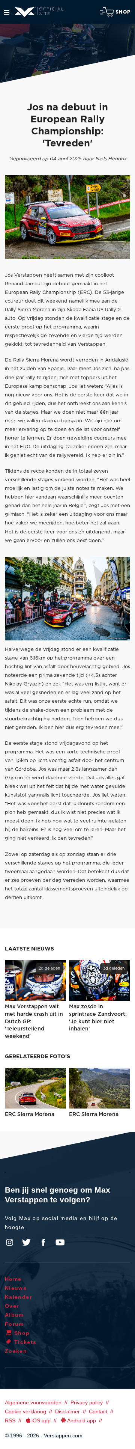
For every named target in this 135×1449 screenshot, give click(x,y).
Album (14, 1315)
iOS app (41, 1420)
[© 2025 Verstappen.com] (67, 599)
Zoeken (16, 1351)
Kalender (18, 1297)
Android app (81, 1420)
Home (13, 1279)
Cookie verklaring (25, 1411)
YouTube (60, 1242)
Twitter (27, 1242)
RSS (10, 1420)
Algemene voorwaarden (33, 1402)
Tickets (25, 1342)
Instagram (10, 1242)
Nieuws (16, 1288)
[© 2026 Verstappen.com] (67, 217)
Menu (6, 12)
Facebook (43, 1242)
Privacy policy (86, 1402)
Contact (98, 1411)
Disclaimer (67, 1411)
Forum (14, 1324)
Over (12, 1306)
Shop (123, 12)
